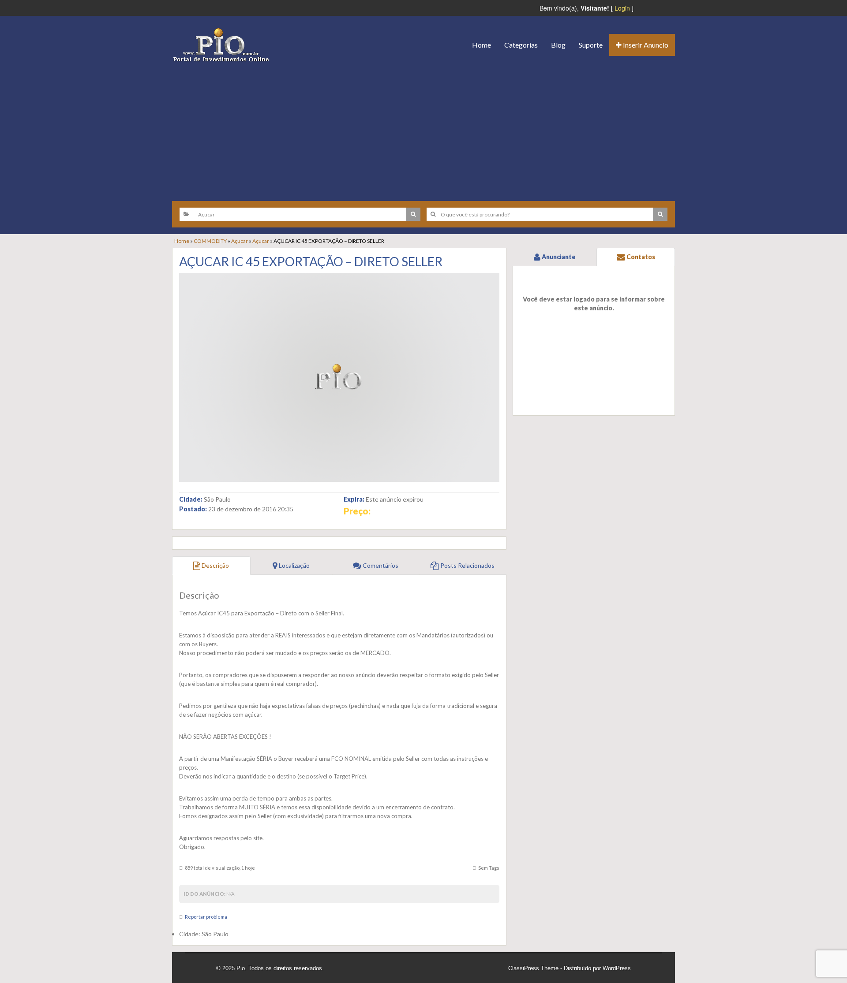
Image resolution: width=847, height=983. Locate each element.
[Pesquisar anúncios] (413, 214)
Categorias (521, 45)
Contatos (640, 257)
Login (622, 8)
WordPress (617, 968)
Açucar (239, 241)
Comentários (379, 565)
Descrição (214, 565)
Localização (293, 565)
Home (481, 45)
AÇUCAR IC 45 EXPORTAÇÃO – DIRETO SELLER (310, 261)
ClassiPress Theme (533, 968)
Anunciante (558, 257)
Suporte (591, 45)
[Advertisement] (423, 128)
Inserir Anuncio (645, 45)
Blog (558, 45)
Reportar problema (206, 917)
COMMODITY (210, 241)
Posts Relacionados (467, 565)
